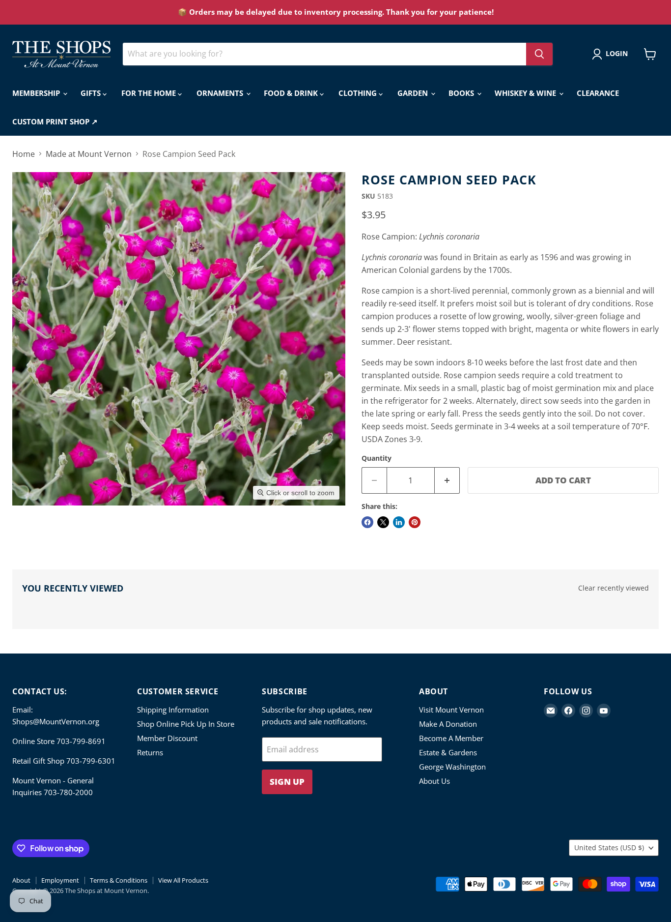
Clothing (358, 93)
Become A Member (451, 738)
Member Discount (167, 738)
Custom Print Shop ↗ (55, 121)
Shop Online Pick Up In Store (185, 724)
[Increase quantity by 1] (447, 480)
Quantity (376, 458)
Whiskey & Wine (526, 93)
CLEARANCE (598, 93)
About (21, 880)
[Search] (539, 54)
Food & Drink (292, 93)
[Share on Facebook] (367, 522)
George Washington (452, 767)
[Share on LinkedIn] (399, 522)
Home (23, 153)
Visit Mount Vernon (451, 709)
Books (462, 93)
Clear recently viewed (613, 588)
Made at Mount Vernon (89, 153)
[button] (612, 54)
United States (609, 847)
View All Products (183, 880)
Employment (60, 880)
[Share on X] (383, 522)
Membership (37, 93)
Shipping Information (173, 709)
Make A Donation (448, 724)
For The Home (149, 93)
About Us (434, 781)
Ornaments (220, 93)
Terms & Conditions (118, 880)
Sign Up (287, 781)
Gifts (92, 93)
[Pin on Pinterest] (414, 522)
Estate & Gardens (448, 752)
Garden (413, 93)
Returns (150, 752)
